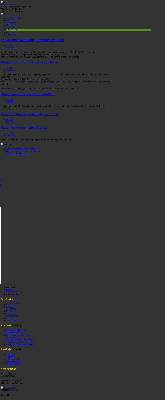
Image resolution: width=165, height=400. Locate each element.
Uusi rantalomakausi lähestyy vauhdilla (30, 114)
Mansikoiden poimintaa (16, 153)
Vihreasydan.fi (12, 359)
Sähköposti (11, 48)
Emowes (14, 390)
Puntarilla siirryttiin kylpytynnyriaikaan (29, 62)
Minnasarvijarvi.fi (14, 364)
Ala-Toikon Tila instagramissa (19, 344)
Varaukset (10, 27)
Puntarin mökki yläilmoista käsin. (21, 149)
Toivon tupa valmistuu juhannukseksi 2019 (32, 40)
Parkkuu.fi (10, 354)
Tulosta (9, 45)
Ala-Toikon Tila (13, 18)
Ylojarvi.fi (10, 357)
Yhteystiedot (12, 34)
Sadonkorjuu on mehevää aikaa (24, 127)
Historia (9, 20)
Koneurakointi (12, 30)
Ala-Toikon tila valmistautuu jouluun (28, 94)
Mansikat (10, 25)
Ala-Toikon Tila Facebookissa (19, 342)
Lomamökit (11, 23)
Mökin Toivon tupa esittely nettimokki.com (18, 336)
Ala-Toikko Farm (8, 4)
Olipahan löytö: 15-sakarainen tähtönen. (24, 151)
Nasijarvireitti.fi (13, 361)
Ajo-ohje (10, 32)
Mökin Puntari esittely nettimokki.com (16, 331)
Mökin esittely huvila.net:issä (19, 340)
